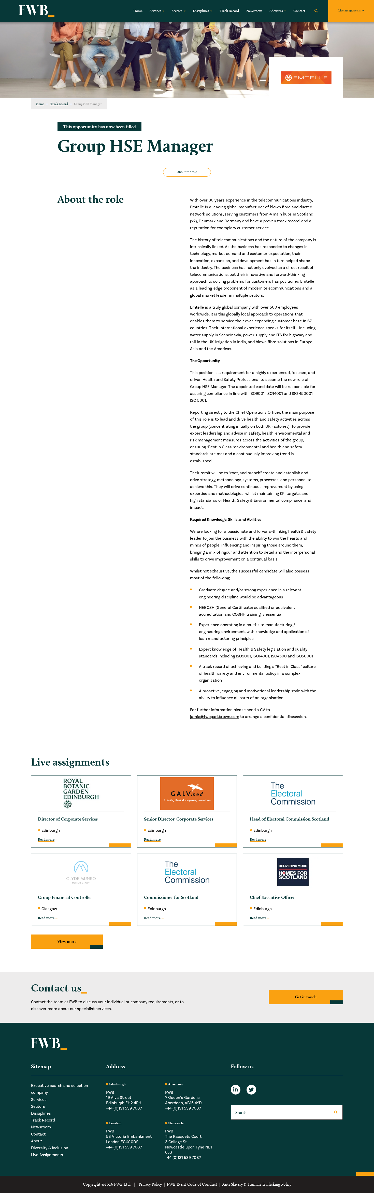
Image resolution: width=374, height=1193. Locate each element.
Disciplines (201, 11)
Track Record (229, 11)
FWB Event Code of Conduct (192, 1184)
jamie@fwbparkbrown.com (214, 716)
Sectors (177, 11)
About (36, 1141)
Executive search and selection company (59, 1089)
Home (137, 11)
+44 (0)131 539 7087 (124, 1108)
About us (276, 11)
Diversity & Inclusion (49, 1148)
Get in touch (306, 997)
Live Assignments (47, 1154)
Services (155, 11)
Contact (299, 11)
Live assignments (349, 10)
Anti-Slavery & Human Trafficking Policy (256, 1184)
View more (66, 941)
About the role (187, 172)
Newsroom (254, 11)
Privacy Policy (150, 1184)
